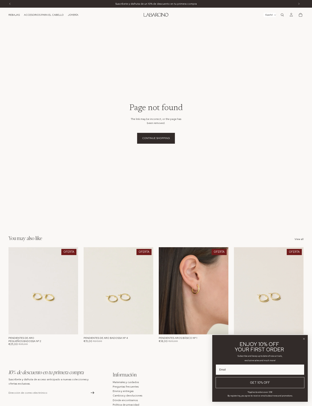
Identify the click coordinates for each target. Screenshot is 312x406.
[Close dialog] (304, 339)
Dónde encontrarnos (125, 400)
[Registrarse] (92, 393)
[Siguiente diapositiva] (71, 290)
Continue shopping (156, 138)
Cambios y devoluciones (127, 395)
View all (299, 239)
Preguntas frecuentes (126, 386)
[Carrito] (300, 15)
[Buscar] (282, 15)
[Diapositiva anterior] (14, 290)
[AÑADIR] (71, 328)
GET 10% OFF (260, 382)
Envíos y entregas (123, 391)
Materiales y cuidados (126, 382)
